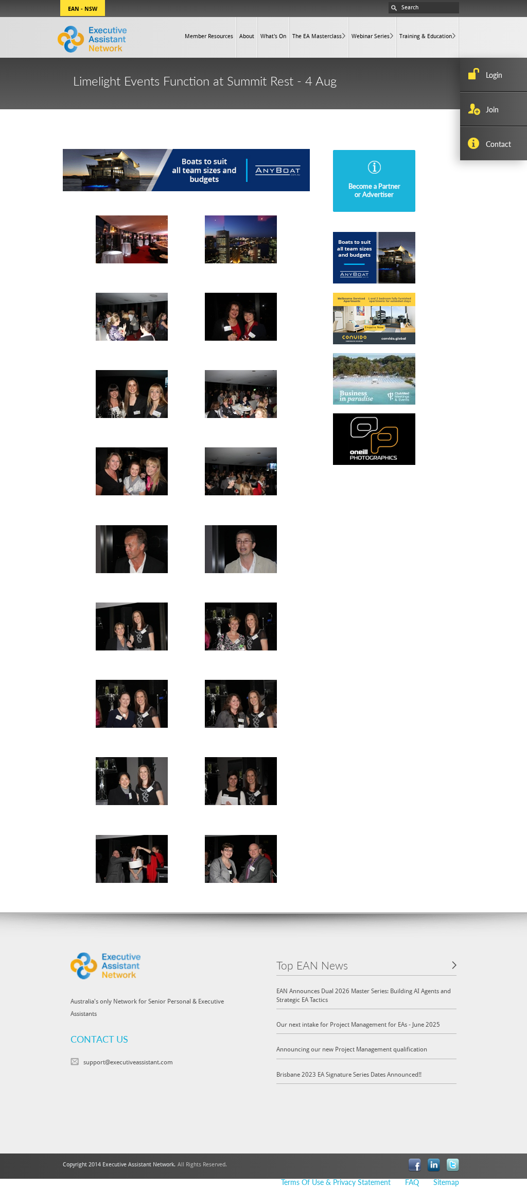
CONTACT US (99, 1038)
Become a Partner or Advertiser (374, 190)
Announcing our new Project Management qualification (351, 1049)
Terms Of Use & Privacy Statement (336, 1182)
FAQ (412, 1182)
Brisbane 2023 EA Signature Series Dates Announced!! (348, 1074)
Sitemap (446, 1182)
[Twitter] (452, 1164)
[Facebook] (414, 1164)
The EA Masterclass (317, 36)
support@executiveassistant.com (128, 1062)
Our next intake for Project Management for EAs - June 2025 (358, 1024)
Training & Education (425, 36)
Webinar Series (371, 36)
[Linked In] (433, 1164)
